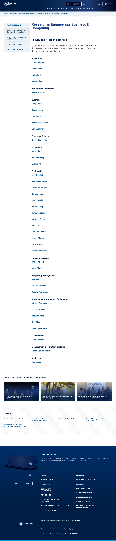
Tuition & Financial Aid (50, 506)
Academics (61, 8)
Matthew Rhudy (38, 219)
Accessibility (63, 529)
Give (84, 4)
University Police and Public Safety (85, 506)
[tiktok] (30, 475)
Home (6, 13)
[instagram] (26, 475)
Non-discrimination (52, 529)
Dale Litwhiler (37, 200)
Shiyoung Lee (37, 194)
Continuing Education (85, 480)
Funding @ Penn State (67, 419)
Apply (92, 4)
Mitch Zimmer (38, 129)
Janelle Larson (38, 92)
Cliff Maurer (37, 322)
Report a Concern (73, 4)
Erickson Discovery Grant (13, 419)
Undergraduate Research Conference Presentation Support (16, 425)
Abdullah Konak (38, 316)
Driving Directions (49, 510)
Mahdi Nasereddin (39, 328)
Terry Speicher (38, 244)
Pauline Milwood (39, 286)
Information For (88, 8)
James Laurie (37, 110)
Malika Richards (39, 339)
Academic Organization (26, 13)
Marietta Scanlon (39, 232)
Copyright (71, 529)
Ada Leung (36, 362)
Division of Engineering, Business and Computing (51, 13)
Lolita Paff (36, 75)
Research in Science (14, 44)
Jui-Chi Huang (38, 158)
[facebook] (12, 475)
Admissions (49, 8)
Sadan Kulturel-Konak (41, 351)
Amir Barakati (37, 175)
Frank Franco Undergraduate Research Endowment (42, 419)
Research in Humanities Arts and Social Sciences (17, 38)
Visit (99, 4)
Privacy (42, 529)
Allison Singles (38, 238)
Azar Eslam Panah (39, 181)
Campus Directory (84, 493)
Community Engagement (46, 490)
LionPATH (80, 484)
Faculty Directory (84, 497)
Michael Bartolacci (40, 303)
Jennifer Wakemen (40, 292)
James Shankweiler (40, 123)
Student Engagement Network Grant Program (97, 419)
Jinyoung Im (37, 279)
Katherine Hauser (39, 188)
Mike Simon (37, 69)
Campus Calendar (75, 8)
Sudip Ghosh (37, 104)
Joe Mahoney (37, 206)
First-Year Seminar (84, 489)
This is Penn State (49, 480)
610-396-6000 (76, 520)
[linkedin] (17, 475)
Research (80, 475)
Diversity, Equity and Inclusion (50, 500)
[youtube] (21, 475)
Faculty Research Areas (15, 49)
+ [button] (68, 479)
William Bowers (38, 309)
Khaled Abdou (38, 62)
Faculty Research (14, 25)
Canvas (44, 475)
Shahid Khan (37, 81)
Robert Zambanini (39, 140)
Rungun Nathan (38, 213)
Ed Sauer (35, 225)
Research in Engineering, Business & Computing (16, 31)
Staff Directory (83, 501)
